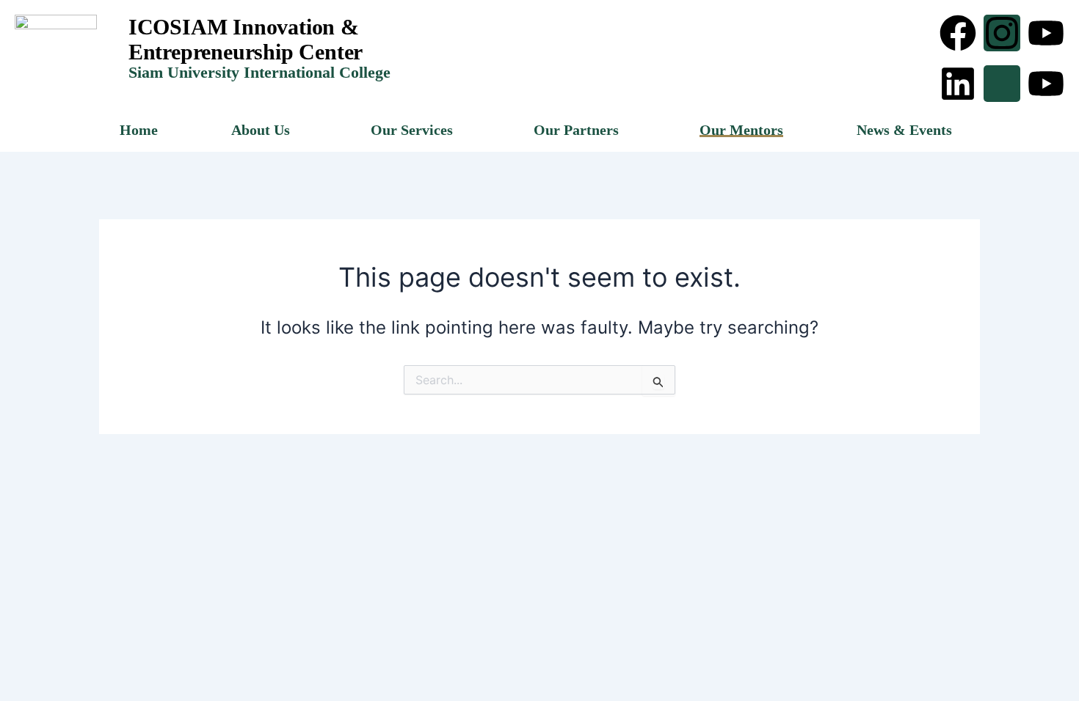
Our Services (412, 129)
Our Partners (576, 129)
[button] (264, 129)
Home (139, 129)
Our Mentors (741, 129)
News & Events (904, 129)
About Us (260, 129)
